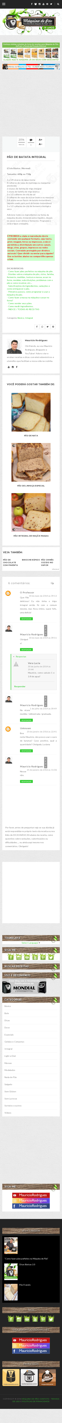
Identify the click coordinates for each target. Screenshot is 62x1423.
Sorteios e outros (13, 1105)
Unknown (25, 728)
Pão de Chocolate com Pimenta (10, 562)
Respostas (21, 656)
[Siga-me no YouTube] (35, 956)
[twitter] (51, 4)
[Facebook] (31, 1205)
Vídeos (8, 1112)
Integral (29, 318)
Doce (7, 1027)
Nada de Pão (11, 1077)
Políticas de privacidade (36, 1401)
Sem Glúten (10, 1091)
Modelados (10, 1070)
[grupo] (35, 4)
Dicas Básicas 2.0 (27, 1264)
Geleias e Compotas (14, 1041)
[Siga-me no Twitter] (51, 956)
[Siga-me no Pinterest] (43, 956)
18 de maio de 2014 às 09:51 (43, 637)
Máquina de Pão (31, 1399)
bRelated (55, 569)
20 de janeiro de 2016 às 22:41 (42, 731)
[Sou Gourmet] (47, 1377)
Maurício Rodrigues (31, 634)
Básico (21, 318)
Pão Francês (25, 1285)
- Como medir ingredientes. (20, 306)
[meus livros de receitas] (31, 51)
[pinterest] (47, 4)
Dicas (7, 1020)
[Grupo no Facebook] (27, 956)
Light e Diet (10, 1056)
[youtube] (43, 4)
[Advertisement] (31, 103)
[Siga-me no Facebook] (11, 956)
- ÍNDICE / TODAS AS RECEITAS (23, 309)
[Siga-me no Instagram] (19, 956)
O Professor (27, 592)
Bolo (7, 1013)
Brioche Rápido (31, 560)
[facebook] (31, 4)
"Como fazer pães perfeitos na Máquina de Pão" (26, 1258)
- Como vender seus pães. (19, 303)
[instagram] (39, 4)
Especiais (9, 1034)
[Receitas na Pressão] (29, 1377)
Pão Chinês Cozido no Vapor (47, 562)
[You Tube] (31, 1195)
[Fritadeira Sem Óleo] (11, 1377)
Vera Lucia (34, 663)
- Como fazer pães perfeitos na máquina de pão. (30, 271)
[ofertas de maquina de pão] (31, 66)
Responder (26, 619)
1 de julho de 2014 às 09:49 (43, 708)
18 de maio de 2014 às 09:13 (43, 596)
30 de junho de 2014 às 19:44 (39, 668)
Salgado (8, 1084)
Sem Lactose (11, 1098)
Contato (44, 1399)
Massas (8, 1063)
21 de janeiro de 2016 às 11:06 (42, 770)
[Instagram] (31, 1200)
